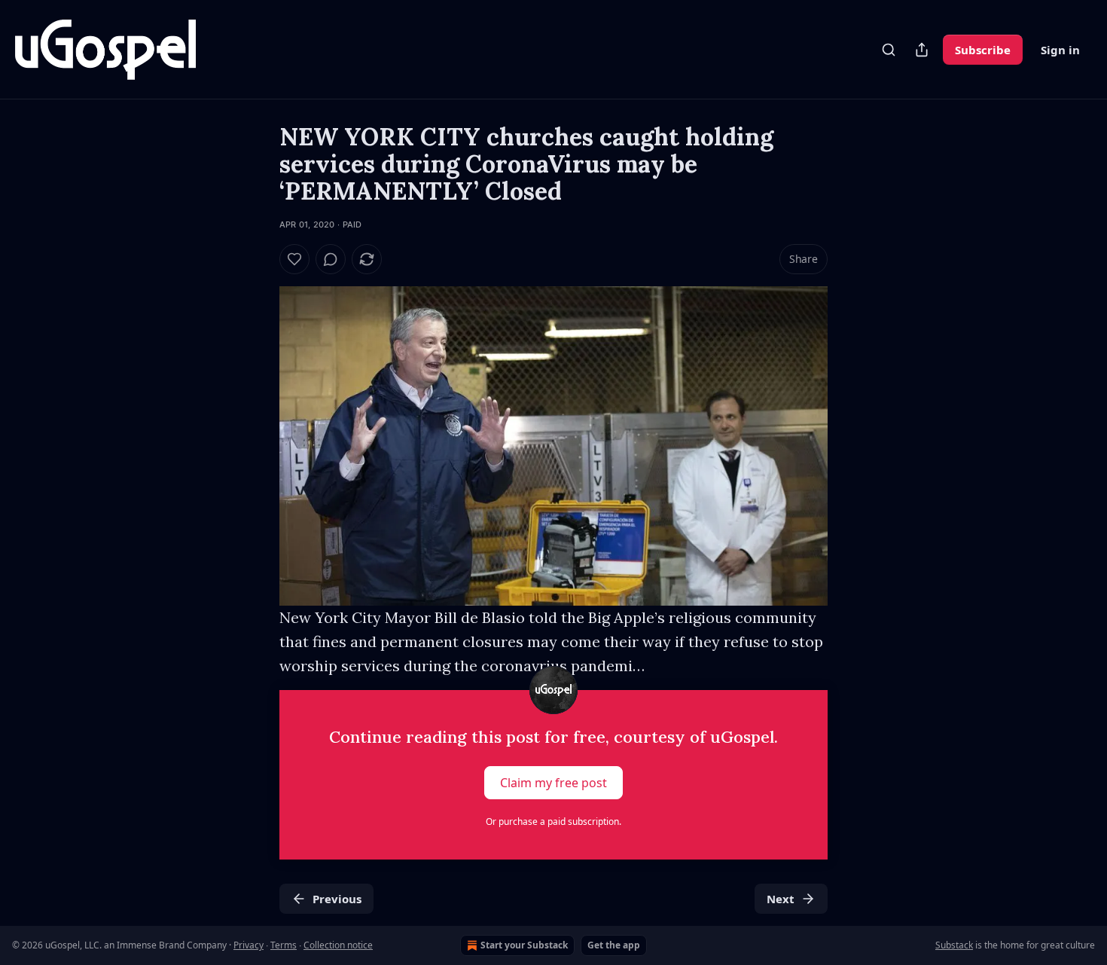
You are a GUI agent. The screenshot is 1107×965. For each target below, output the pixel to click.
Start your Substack (524, 945)
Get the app (613, 945)
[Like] (294, 259)
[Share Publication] (922, 50)
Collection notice (338, 945)
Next (780, 898)
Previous (337, 898)
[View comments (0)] (331, 259)
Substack (954, 945)
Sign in (1060, 49)
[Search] (889, 50)
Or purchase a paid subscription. (553, 821)
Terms (283, 945)
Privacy (248, 945)
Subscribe (983, 49)
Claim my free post (553, 782)
